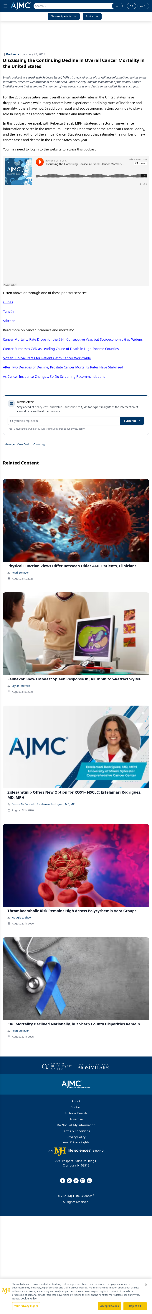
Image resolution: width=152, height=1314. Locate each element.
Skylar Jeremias (21, 685)
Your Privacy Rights (76, 1142)
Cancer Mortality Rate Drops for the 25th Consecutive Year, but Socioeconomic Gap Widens (73, 339)
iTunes (8, 302)
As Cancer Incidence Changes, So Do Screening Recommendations (54, 376)
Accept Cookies (109, 1306)
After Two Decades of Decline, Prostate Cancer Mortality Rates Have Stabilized (63, 367)
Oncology (39, 444)
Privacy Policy (76, 1137)
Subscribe (130, 421)
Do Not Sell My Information (76, 1125)
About (76, 1101)
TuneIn (8, 311)
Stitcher (9, 320)
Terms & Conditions (76, 1131)
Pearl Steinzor (20, 572)
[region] (76, 1296)
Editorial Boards (76, 1113)
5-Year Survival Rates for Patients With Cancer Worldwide (47, 358)
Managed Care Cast (16, 444)
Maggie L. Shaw (21, 917)
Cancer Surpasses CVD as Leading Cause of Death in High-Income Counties (61, 348)
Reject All (135, 1306)
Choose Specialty (61, 16)
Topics (89, 16)
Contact (76, 1107)
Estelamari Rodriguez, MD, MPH (56, 804)
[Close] (146, 1284)
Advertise (76, 1119)
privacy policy (78, 428)
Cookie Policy (29, 1298)
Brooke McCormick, (23, 804)
